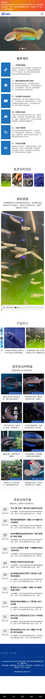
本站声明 (37, 665)
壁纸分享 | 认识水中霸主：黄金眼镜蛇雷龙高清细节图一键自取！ (11, 484)
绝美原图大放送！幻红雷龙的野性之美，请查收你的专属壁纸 (33, 484)
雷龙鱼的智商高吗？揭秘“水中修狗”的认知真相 (26, 521)
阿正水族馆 (13, 653)
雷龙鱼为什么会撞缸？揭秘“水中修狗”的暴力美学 (26, 588)
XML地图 (5, 665)
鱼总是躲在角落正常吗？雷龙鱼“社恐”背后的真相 (26, 574)
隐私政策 (13, 665)
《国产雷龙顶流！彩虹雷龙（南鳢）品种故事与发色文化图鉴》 (11, 427)
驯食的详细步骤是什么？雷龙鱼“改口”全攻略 (26, 602)
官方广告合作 (25, 667)
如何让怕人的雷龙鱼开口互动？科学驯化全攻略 (26, 616)
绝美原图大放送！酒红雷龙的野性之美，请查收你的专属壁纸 (33, 399)
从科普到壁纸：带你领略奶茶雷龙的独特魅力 (33, 455)
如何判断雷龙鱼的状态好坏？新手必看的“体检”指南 (26, 535)
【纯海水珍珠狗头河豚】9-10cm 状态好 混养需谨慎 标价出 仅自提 (11, 352)
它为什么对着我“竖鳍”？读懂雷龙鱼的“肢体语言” (26, 549)
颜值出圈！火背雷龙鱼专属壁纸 (11, 455)
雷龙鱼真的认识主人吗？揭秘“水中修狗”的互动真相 (26, 630)
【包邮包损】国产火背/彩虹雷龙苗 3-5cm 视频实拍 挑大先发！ (33, 352)
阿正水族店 (4, 653)
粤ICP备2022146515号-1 (22, 672)
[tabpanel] (22, 33)
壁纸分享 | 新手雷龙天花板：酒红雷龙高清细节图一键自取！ (11, 399)
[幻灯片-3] (22, 33)
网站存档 (29, 665)
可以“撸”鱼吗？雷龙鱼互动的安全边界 (26, 508)
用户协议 (21, 665)
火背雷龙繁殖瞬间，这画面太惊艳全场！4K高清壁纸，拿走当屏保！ (33, 427)
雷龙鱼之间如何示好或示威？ (22, 561)
